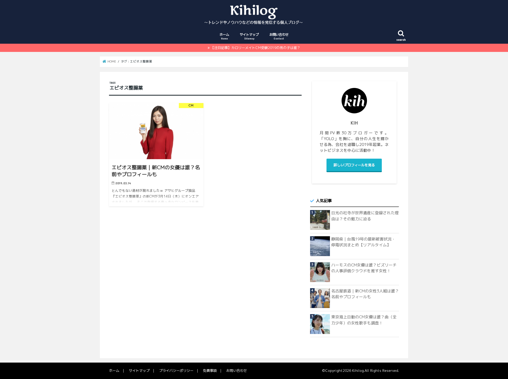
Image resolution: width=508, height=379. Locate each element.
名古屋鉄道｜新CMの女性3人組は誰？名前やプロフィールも (365, 294)
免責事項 (210, 370)
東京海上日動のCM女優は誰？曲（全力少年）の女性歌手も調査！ (364, 320)
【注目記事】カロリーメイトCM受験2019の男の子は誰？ (255, 47)
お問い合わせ (278, 36)
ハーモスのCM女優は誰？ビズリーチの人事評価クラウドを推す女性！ (364, 268)
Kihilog (358, 370)
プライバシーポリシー (176, 370)
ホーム (224, 36)
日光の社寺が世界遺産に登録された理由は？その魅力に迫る (365, 215)
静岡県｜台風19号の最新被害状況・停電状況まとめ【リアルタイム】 (363, 242)
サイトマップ (249, 36)
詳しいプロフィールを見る (354, 165)
